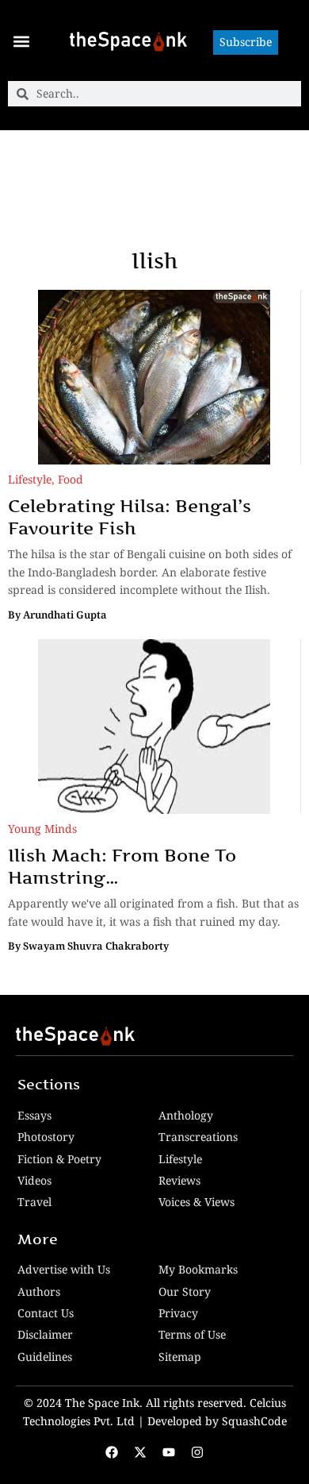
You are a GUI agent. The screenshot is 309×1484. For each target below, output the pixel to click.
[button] (21, 41)
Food (70, 479)
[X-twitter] (140, 1452)
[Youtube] (168, 1452)
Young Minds (42, 828)
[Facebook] (111, 1452)
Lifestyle (30, 479)
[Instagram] (197, 1452)
